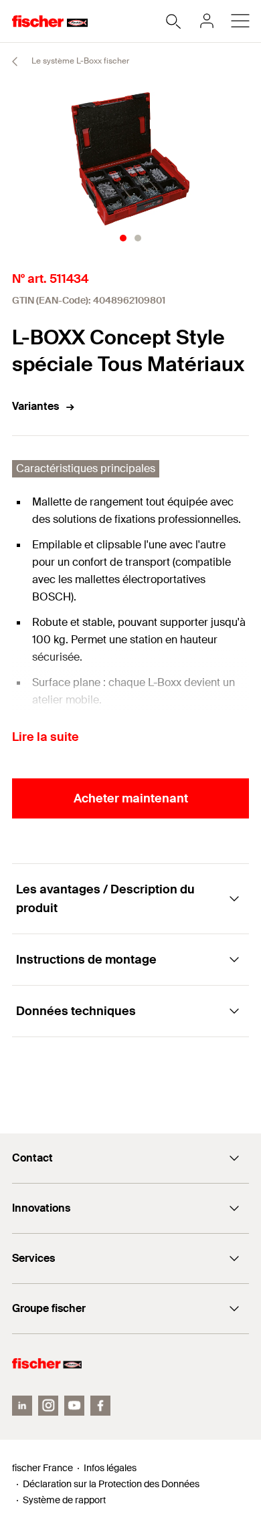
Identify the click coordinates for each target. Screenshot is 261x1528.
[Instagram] (48, 1406)
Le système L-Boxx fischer (79, 61)
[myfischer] (207, 20)
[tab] (123, 238)
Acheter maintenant (131, 798)
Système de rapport (64, 1500)
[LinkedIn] (22, 1406)
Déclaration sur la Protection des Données (111, 1484)
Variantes (35, 406)
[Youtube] (74, 1406)
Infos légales (110, 1468)
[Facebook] (100, 1406)
